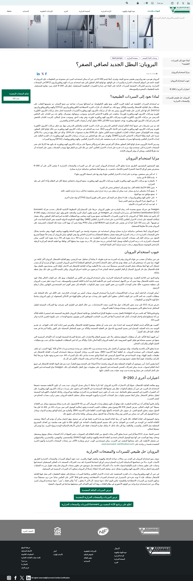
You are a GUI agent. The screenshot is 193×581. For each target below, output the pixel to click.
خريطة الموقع (25, 547)
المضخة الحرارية (119, 559)
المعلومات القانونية (27, 554)
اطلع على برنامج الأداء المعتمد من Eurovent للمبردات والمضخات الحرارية (96, 504)
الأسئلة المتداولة (26, 551)
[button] (145, 3)
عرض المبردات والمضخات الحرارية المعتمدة (96, 497)
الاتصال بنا (24, 564)
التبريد (116, 562)
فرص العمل (25, 568)
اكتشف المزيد (28, 531)
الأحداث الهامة (58, 554)
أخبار (55, 551)
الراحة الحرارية (119, 556)
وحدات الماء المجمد (149, 58)
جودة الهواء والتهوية (120, 552)
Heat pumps (117, 58)
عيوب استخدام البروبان (180, 80)
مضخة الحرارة (132, 58)
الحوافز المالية (88, 554)
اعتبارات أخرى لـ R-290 (180, 89)
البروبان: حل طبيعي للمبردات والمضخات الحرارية (178, 99)
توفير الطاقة (88, 558)
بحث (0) (16, 98)
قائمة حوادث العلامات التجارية (30, 557)
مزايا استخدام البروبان (180, 72)
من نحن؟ (24, 561)
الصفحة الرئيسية (178, 17)
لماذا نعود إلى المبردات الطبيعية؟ (180, 62)
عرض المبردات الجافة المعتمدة (96, 490)
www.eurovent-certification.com (118, 444)
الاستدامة (87, 561)
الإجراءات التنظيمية (90, 551)
